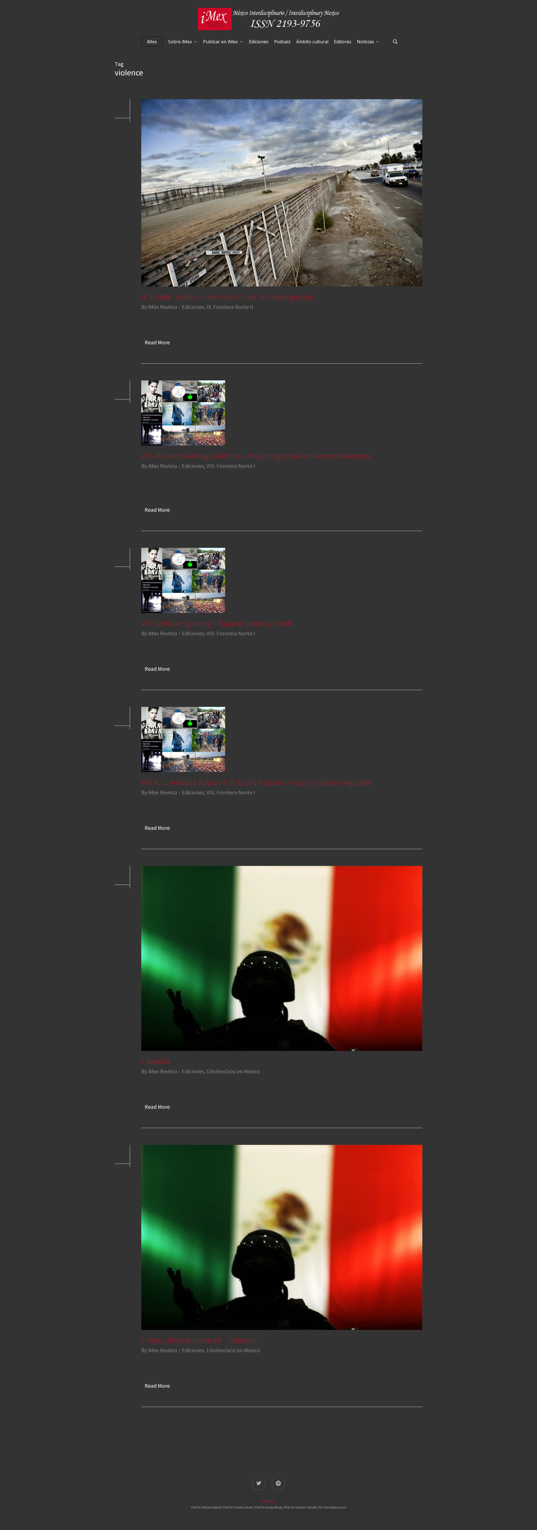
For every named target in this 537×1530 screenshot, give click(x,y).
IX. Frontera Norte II (229, 306)
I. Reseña (155, 1061)
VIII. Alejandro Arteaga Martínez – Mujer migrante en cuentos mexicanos (256, 456)
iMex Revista (162, 306)
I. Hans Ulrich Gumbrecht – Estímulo (199, 1340)
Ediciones (193, 306)
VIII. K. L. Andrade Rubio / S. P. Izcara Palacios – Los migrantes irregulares (256, 782)
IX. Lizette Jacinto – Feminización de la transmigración (227, 297)
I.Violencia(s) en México (233, 1071)
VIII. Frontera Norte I (230, 465)
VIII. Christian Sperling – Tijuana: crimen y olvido (217, 623)
